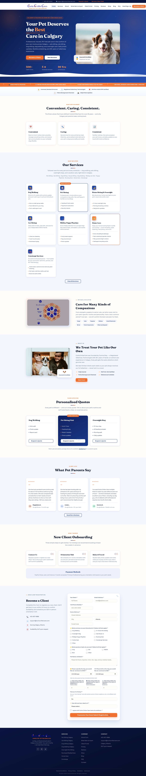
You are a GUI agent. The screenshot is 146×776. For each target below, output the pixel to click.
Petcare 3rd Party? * (76, 692)
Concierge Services (101, 640)
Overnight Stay (76, 634)
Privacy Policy (72, 771)
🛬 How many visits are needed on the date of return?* (109, 682)
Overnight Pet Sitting (68, 750)
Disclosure (87, 771)
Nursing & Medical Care (69, 753)
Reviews (103, 6)
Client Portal (88, 6)
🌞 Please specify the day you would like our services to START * (81, 669)
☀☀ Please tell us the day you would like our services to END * (105, 669)
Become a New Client (98, 1)
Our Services (73, 165)
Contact (83, 762)
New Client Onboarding (73, 537)
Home (54, 6)
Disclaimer (80, 771)
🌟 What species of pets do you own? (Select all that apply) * (88, 647)
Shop (109, 6)
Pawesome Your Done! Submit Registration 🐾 (93, 715)
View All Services (73, 281)
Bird (73, 652)
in (41, 749)
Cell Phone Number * (76, 604)
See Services (52, 57)
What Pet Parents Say (73, 470)
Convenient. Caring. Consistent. (73, 108)
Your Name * (73, 597)
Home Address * (75, 612)
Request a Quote (83, 1)
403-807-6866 (105, 737)
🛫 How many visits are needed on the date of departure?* (77, 682)
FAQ (119, 6)
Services (60, 6)
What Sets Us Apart (77, 6)
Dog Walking (76, 630)
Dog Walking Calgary (68, 747)
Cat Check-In (100, 634)
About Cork (84, 737)
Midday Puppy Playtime (79, 637)
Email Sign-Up (127, 6)
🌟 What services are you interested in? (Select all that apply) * (89, 628)
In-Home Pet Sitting (102, 630)
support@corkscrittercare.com (110, 740)
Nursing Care (100, 637)
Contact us (82, 449)
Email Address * (99, 597)
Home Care (75, 640)
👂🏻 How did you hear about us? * (79, 703)
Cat (89, 649)
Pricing (96, 6)
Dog (73, 649)
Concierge (65, 759)
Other (74, 643)
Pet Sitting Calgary (67, 737)
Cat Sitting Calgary (67, 740)
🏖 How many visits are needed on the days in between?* (93, 682)
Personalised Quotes (73, 402)
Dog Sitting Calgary (67, 743)
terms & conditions (95, 710)
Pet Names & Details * (76, 656)
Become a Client (139, 6)
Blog (114, 6)
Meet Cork (81, 380)
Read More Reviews (73, 515)
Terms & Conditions (61, 771)
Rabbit (106, 649)
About (67, 6)
